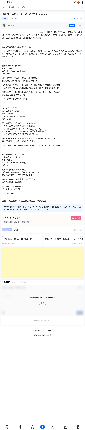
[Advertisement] (42, 262)
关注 (72, 25)
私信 (80, 25)
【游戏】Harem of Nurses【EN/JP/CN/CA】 (17, 239)
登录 (42, 303)
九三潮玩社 (48, 330)
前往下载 (79, 18)
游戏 (5, 18)
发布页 (4, 7)
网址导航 (21, 7)
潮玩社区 (12, 7)
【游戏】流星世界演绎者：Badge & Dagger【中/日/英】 (64, 239)
